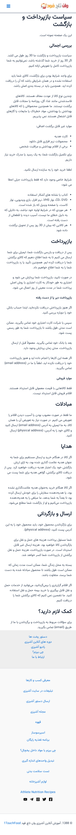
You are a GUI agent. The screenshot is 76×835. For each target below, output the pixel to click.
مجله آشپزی (38, 711)
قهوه (38, 722)
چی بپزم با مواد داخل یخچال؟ (38, 750)
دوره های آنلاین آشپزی (38, 641)
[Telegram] (32, 799)
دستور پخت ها (38, 636)
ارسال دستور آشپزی (38, 701)
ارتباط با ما (38, 657)
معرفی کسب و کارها (38, 680)
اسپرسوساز (38, 732)
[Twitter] (44, 799)
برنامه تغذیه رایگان (38, 739)
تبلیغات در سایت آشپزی (38, 690)
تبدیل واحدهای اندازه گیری (38, 760)
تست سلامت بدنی (38, 771)
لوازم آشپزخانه (38, 781)
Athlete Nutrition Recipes (38, 792)
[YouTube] (25, 799)
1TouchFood (12, 823)
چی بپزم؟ (38, 652)
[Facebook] (51, 799)
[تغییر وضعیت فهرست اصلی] (8, 6)
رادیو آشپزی (38, 647)
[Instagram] (38, 799)
